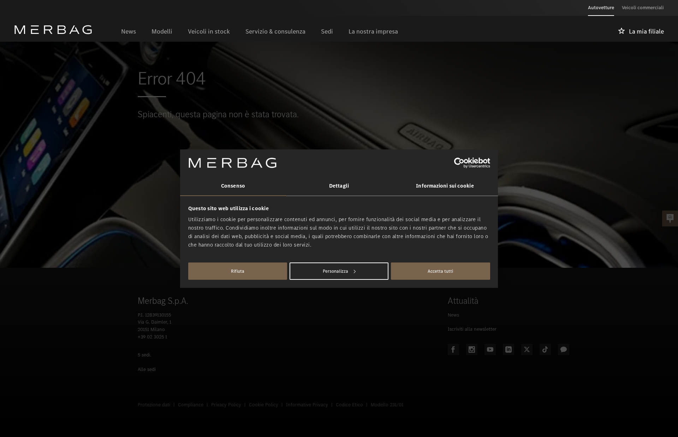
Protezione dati (154, 404)
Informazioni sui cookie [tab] (445, 185)
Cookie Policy (263, 404)
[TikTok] (545, 349)
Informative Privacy (307, 404)
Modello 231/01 (387, 404)
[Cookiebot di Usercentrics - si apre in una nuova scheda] (459, 163)
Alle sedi (147, 369)
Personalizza (335, 271)
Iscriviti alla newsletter (472, 329)
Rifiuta (237, 271)
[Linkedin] (508, 349)
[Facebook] (453, 349)
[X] (527, 349)
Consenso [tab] (233, 185)
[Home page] (63, 30)
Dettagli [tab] (339, 185)
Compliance (190, 404)
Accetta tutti (440, 271)
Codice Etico (349, 404)
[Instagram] (471, 349)
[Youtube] (490, 349)
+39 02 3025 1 (152, 336)
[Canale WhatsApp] (563, 349)
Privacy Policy (226, 404)
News (453, 315)
